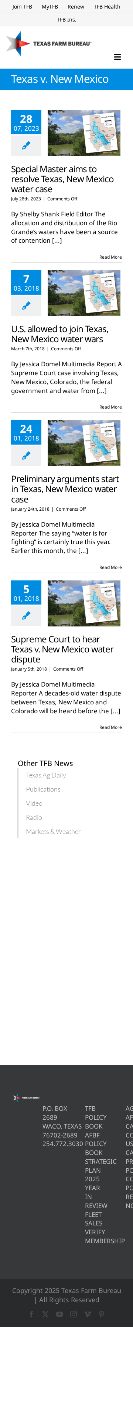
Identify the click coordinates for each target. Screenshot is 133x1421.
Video (34, 803)
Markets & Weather (53, 831)
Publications (43, 789)
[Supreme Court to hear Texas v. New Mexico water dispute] (84, 603)
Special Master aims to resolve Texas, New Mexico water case (62, 179)
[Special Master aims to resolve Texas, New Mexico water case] (84, 133)
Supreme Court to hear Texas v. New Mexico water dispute (62, 649)
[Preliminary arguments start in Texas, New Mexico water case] (84, 443)
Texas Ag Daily (46, 775)
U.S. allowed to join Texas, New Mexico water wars (59, 333)
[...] (57, 240)
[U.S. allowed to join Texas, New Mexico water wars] (84, 293)
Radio (34, 817)
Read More (110, 257)
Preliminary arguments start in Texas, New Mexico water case (65, 488)
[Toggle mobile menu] (118, 57)
